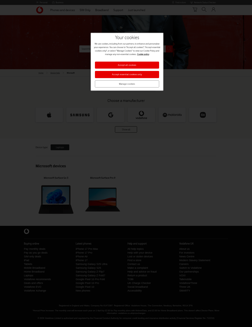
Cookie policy (143, 54)
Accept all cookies (127, 65)
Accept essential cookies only (127, 74)
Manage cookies (127, 84)
